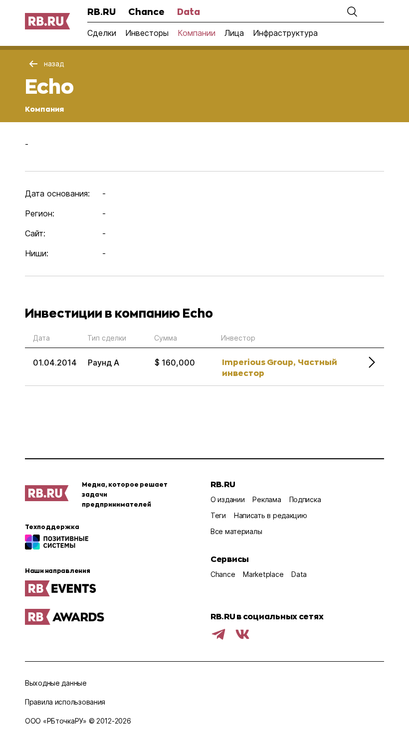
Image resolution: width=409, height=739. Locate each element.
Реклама (266, 499)
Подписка (305, 499)
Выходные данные (56, 683)
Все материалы (236, 531)
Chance (146, 11)
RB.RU (101, 11)
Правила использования (65, 702)
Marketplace (263, 574)
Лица (234, 33)
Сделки (101, 33)
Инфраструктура (285, 33)
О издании (227, 499)
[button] (352, 11)
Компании (196, 33)
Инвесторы (147, 33)
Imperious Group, (258, 362)
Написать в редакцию (270, 515)
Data (188, 11)
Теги (218, 515)
